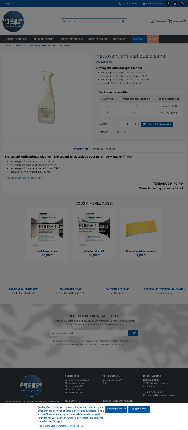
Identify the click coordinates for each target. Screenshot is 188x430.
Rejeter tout (116, 409)
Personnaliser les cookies (70, 426)
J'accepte (139, 409)
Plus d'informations (47, 426)
